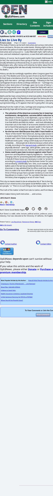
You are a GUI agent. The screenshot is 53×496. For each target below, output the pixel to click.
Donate (32, 269)
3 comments (32, 43)
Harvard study (31, 145)
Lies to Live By (11, 40)
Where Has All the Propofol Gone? (12, 300)
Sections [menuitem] (7, 24)
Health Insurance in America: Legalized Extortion (17, 294)
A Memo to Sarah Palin (8, 290)
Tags (38, 222)
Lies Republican (16, 222)
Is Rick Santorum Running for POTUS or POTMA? (17, 297)
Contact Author (11, 244)
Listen (43, 32)
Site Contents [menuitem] (35, 24)
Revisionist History (28, 222)
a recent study (21, 161)
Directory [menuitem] (22, 24)
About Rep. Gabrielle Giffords (10, 287)
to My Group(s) (6, 225)
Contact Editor (45, 244)
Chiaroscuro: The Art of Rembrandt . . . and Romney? (18, 284)
